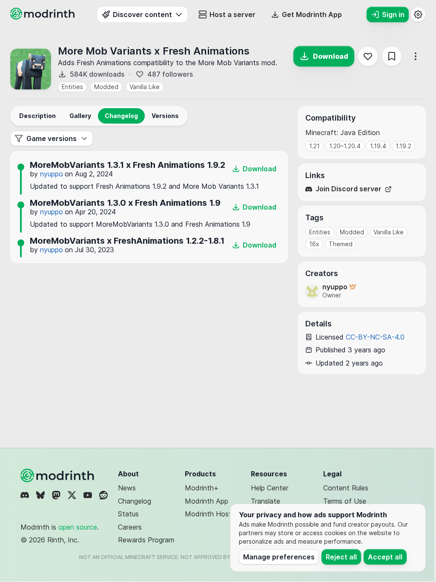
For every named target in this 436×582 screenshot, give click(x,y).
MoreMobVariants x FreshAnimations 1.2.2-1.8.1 (127, 241)
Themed (341, 244)
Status (128, 514)
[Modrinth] (58, 475)
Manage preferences (279, 557)
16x (314, 244)
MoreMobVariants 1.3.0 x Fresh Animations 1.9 (125, 203)
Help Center (269, 488)
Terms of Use (344, 501)
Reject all (341, 557)
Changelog (134, 501)
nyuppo (51, 174)
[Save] (392, 56)
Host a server (232, 14)
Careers (130, 527)
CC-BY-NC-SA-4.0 (375, 337)
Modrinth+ (202, 488)
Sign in (393, 14)
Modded (106, 86)
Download (330, 56)
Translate (265, 501)
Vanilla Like (144, 86)
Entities (72, 86)
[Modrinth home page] (43, 17)
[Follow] (368, 56)
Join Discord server (349, 189)
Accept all (385, 557)
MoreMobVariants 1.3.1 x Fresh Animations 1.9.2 (127, 165)
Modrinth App (206, 501)
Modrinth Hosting (213, 514)
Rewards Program (146, 540)
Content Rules (345, 488)
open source (77, 527)
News (127, 488)
